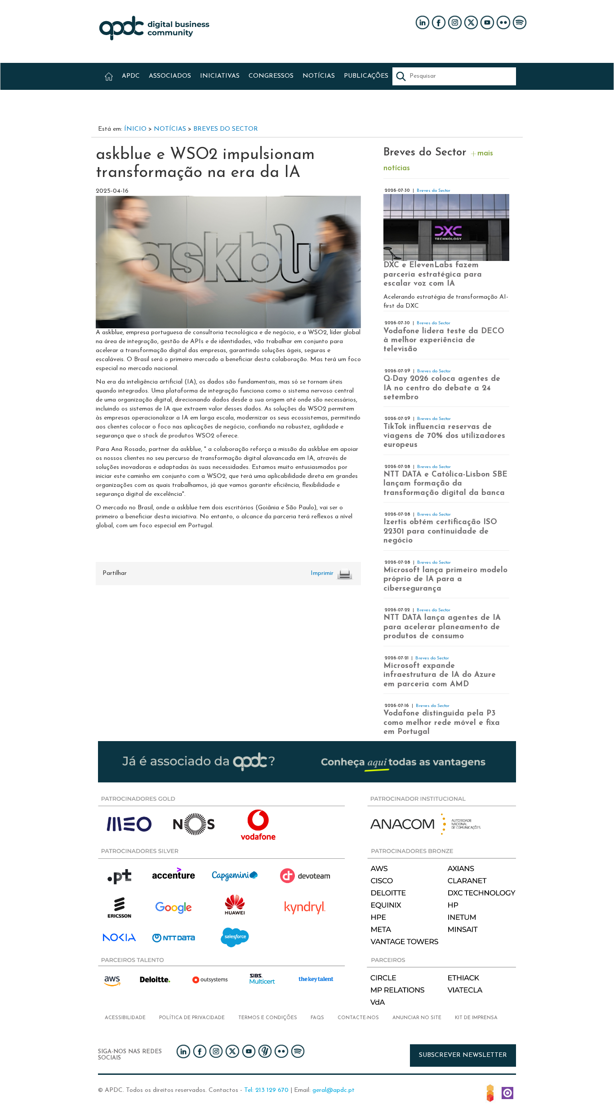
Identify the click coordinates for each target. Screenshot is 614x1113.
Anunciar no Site (416, 1018)
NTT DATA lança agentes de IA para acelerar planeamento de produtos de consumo (442, 627)
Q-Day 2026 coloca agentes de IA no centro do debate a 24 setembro (441, 388)
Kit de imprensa (476, 1018)
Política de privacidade (192, 1018)
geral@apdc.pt (333, 1090)
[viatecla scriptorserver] (507, 1092)
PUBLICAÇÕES (366, 76)
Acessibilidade (125, 1018)
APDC (131, 76)
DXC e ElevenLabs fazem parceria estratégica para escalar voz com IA (432, 274)
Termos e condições (267, 1018)
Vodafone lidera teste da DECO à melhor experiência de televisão (443, 340)
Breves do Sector (225, 129)
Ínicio (135, 129)
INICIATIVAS (220, 76)
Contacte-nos (358, 1018)
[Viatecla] (490, 1092)
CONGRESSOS (271, 76)
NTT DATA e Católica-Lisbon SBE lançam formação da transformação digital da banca (445, 484)
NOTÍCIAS (319, 76)
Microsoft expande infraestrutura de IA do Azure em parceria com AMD (439, 675)
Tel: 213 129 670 (266, 1090)
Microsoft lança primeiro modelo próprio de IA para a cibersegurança (445, 579)
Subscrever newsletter (463, 1055)
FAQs (317, 1018)
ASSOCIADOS (170, 76)
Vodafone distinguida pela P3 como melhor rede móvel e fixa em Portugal (441, 723)
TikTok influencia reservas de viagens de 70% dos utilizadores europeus (444, 436)
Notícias (170, 129)
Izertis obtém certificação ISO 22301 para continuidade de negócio (440, 531)
